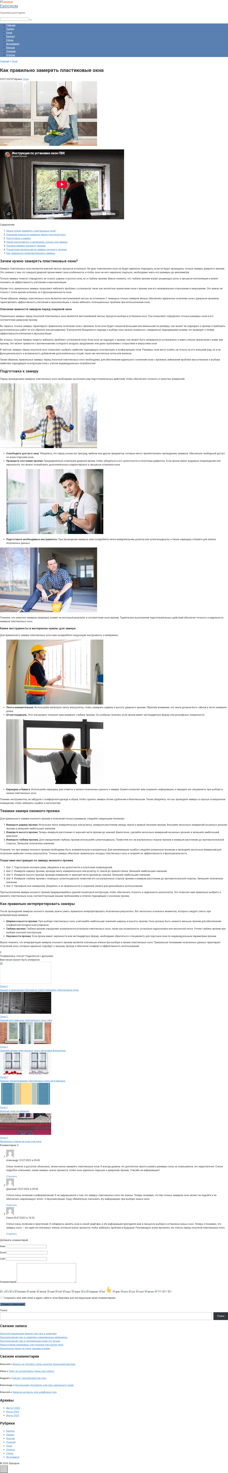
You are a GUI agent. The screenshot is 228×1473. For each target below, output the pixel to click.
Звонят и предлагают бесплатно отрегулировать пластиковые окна (39, 990)
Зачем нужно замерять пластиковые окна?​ (31, 230)
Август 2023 (13, 1408)
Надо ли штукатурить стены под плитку (31, 1371)
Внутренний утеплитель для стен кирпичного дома (44, 1385)
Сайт (2, 1258)
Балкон (10, 36)
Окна (9, 32)
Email (3, 1252)
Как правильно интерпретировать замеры (30, 253)
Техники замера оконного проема (25, 245)
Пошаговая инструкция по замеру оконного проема (36, 249)
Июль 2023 (12, 1411)
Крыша (10, 47)
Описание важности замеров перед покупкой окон (36, 234)
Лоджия (11, 51)
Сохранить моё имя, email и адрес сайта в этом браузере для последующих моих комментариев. (60, 1297)
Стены (9, 40)
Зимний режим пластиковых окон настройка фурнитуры (33, 1050)
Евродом (9, 6)
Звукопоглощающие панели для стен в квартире (28, 1333)
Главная (10, 25)
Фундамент (12, 43)
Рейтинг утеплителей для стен (28, 1378)
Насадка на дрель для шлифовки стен (34, 1392)
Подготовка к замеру (18, 238)
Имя (2, 1246)
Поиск (3, 1310)
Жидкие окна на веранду (14, 1111)
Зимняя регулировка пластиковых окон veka (26, 1020)
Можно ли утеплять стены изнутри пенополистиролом (43, 1364)
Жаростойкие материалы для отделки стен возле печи (31, 1344)
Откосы (10, 55)
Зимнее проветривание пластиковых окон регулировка (32, 1080)
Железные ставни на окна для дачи (20, 1141)
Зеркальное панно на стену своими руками (25, 1348)
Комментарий (8, 1281)
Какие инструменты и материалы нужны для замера (36, 242)
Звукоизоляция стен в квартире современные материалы (33, 1337)
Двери (10, 28)
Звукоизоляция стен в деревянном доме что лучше (30, 1341)
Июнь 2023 (12, 1415)
